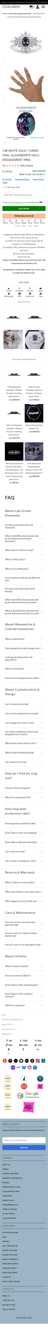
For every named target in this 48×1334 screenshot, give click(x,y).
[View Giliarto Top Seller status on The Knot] (40, 1089)
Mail (40, 291)
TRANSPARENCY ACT (10, 1205)
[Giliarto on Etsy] (16, 1062)
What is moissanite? (24, 668)
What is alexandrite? (24, 639)
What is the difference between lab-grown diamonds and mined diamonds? (24, 539)
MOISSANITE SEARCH (10, 1264)
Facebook (19, 291)
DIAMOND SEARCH (9, 1268)
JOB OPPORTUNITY (9, 1218)
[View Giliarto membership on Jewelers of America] (24, 1081)
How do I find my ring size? (24, 788)
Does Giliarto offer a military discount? (24, 995)
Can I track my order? (24, 851)
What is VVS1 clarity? (24, 559)
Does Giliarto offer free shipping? (24, 833)
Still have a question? (24, 1005)
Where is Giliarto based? (24, 966)
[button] (43, 6)
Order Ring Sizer (22, 179)
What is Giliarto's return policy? (24, 882)
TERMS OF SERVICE (9, 1209)
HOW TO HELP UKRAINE (11, 1281)
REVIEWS (5, 1241)
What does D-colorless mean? (24, 550)
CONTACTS (6, 1277)
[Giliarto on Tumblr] (23, 1049)
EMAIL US (6, 1296)
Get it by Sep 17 (39, 172)
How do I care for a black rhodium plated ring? (24, 934)
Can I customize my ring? (24, 704)
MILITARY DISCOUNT (10, 1255)
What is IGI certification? (24, 569)
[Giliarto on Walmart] (43, 1062)
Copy (41, 296)
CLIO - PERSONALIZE (10, 1246)
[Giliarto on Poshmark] (38, 1062)
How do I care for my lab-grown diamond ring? (24, 923)
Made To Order (25, 174)
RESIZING (5, 1183)
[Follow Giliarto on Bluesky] (24, 1069)
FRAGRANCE (7, 1196)
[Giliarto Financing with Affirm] (18, 1069)
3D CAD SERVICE (8, 1214)
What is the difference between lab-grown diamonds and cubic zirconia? (24, 612)
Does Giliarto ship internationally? (24, 842)
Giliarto (18, 1318)
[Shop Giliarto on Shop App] (13, 1069)
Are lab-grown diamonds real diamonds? (24, 526)
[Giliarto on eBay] (27, 1062)
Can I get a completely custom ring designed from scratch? (24, 733)
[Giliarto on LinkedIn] (38, 1049)
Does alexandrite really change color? (24, 648)
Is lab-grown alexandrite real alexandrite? (24, 658)
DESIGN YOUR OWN (9, 1250)
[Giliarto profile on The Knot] (7, 1110)
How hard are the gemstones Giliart (24, 678)
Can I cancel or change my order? (24, 861)
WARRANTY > (7, 1034)
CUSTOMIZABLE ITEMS (10, 1191)
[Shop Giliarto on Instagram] (29, 1069)
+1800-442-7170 (8, 1300)
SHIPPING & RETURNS (10, 1174)
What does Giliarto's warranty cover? (24, 892)
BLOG (4, 1237)
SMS (20, 296)
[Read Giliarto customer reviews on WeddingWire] (40, 1081)
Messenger (8, 296)
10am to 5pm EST (8, 1309)
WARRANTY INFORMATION (12, 1178)
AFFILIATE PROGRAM (10, 1233)
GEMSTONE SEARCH (10, 1273)
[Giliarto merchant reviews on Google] (28, 1099)
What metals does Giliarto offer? (24, 743)
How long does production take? (24, 823)
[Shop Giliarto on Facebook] (35, 1069)
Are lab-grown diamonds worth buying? (24, 590)
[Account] (38, 6)
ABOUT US (6, 1165)
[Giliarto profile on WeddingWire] (7, 1098)
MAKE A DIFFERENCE (10, 1259)
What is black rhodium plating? (24, 752)
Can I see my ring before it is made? (24, 713)
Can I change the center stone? (24, 723)
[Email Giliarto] (9, 1053)
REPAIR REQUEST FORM (11, 1187)
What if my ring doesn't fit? (24, 797)
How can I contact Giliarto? (24, 975)
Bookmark (30, 296)
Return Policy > (9, 1029)
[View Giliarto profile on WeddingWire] (7, 1081)
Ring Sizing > (7, 1025)
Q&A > (4, 1015)
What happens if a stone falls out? (24, 901)
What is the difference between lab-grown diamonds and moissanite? (24, 601)
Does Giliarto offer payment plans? (24, 985)
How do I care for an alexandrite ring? (24, 944)
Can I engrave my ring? (24, 762)
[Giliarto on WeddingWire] (10, 1062)
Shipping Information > (12, 1020)
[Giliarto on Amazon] (32, 1062)
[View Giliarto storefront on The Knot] (24, 1089)
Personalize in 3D (24, 216)
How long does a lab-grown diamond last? (24, 579)
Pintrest (30, 291)
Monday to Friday (8, 1305)
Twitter (9, 291)
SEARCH (5, 1169)
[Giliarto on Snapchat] (9, 1049)
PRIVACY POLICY (8, 1200)
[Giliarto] (11, 7)
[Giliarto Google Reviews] (21, 1062)
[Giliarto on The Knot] (5, 1062)
